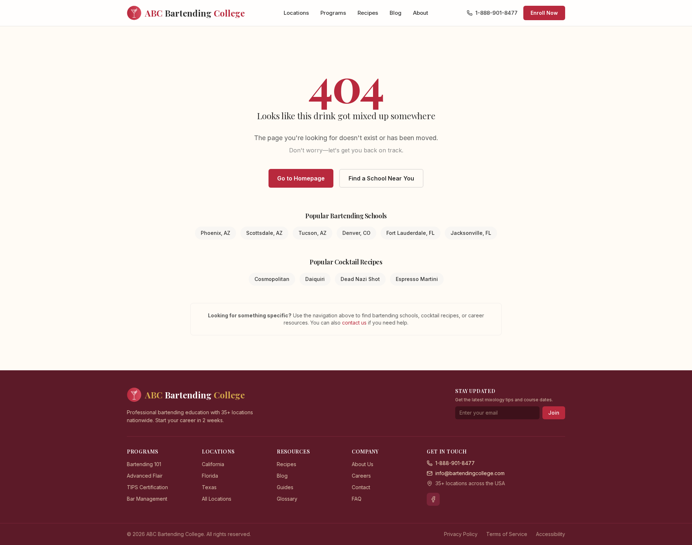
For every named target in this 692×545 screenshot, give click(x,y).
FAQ (356, 499)
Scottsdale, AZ (264, 233)
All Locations (216, 499)
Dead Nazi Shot (360, 279)
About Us (362, 464)
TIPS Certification (147, 487)
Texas (209, 487)
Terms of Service (506, 534)
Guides (285, 487)
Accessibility (550, 534)
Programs (333, 12)
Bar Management (147, 499)
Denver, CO (356, 233)
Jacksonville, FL (471, 233)
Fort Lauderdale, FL (410, 233)
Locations (296, 12)
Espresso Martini (417, 279)
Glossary (287, 499)
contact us (355, 323)
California (213, 464)
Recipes (368, 12)
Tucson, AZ (312, 233)
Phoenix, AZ (215, 233)
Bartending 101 (144, 464)
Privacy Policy (461, 534)
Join (553, 413)
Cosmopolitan (271, 279)
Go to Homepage (301, 178)
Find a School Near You (381, 178)
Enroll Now (544, 13)
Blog (396, 12)
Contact (361, 487)
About (420, 12)
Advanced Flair (145, 476)
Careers (361, 476)
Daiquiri (315, 279)
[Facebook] (433, 499)
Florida (210, 476)
